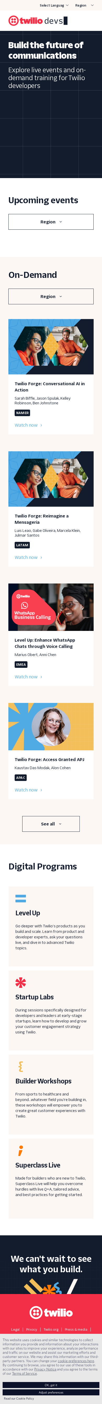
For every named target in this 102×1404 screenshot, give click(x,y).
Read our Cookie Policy (19, 1398)
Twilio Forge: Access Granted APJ (49, 759)
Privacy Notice (45, 1369)
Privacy (31, 1329)
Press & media (76, 1329)
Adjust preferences (51, 1392)
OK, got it (51, 1385)
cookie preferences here (76, 1361)
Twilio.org (51, 1329)
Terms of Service (24, 1373)
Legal (15, 1329)
